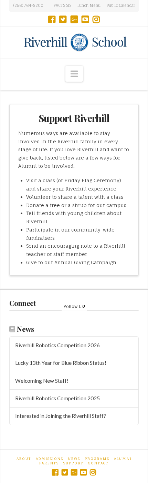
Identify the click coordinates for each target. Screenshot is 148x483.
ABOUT (24, 458)
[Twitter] (62, 19)
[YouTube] (85, 19)
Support (73, 463)
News (74, 458)
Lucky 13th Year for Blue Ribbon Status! (60, 363)
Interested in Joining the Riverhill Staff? (60, 416)
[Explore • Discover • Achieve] (74, 42)
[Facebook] (51, 19)
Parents (49, 463)
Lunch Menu (89, 5)
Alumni (123, 458)
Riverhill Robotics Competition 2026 (57, 345)
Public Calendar (121, 5)
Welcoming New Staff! (41, 381)
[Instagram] (96, 19)
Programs (97, 458)
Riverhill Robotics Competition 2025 (57, 398)
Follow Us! (74, 306)
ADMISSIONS (49, 458)
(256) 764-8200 (28, 5)
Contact (98, 463)
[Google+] (74, 19)
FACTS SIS (62, 5)
